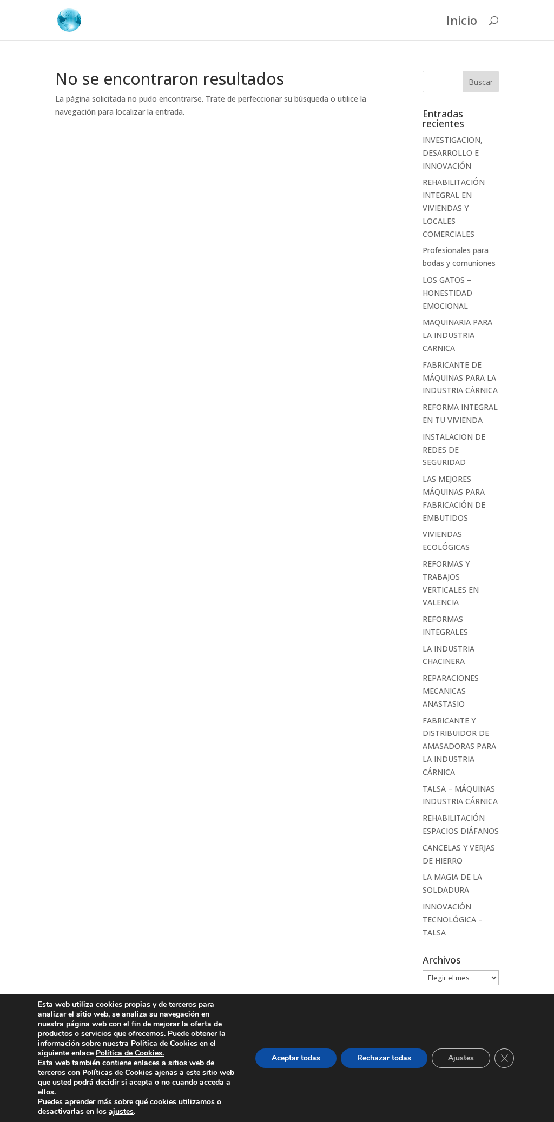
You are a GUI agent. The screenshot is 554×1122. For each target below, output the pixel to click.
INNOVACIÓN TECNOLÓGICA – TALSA (453, 919)
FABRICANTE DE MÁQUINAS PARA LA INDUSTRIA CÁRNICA (460, 378)
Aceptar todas (296, 1058)
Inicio (461, 22)
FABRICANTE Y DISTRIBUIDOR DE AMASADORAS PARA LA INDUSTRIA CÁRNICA (459, 746)
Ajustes (461, 1058)
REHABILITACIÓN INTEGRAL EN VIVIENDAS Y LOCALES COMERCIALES (454, 207)
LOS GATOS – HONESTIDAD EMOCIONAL (447, 293)
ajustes (121, 1112)
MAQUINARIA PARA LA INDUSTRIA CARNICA (457, 335)
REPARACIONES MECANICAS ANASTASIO (451, 691)
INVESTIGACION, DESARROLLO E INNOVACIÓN (453, 153)
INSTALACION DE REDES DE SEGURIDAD (454, 449)
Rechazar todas (384, 1058)
